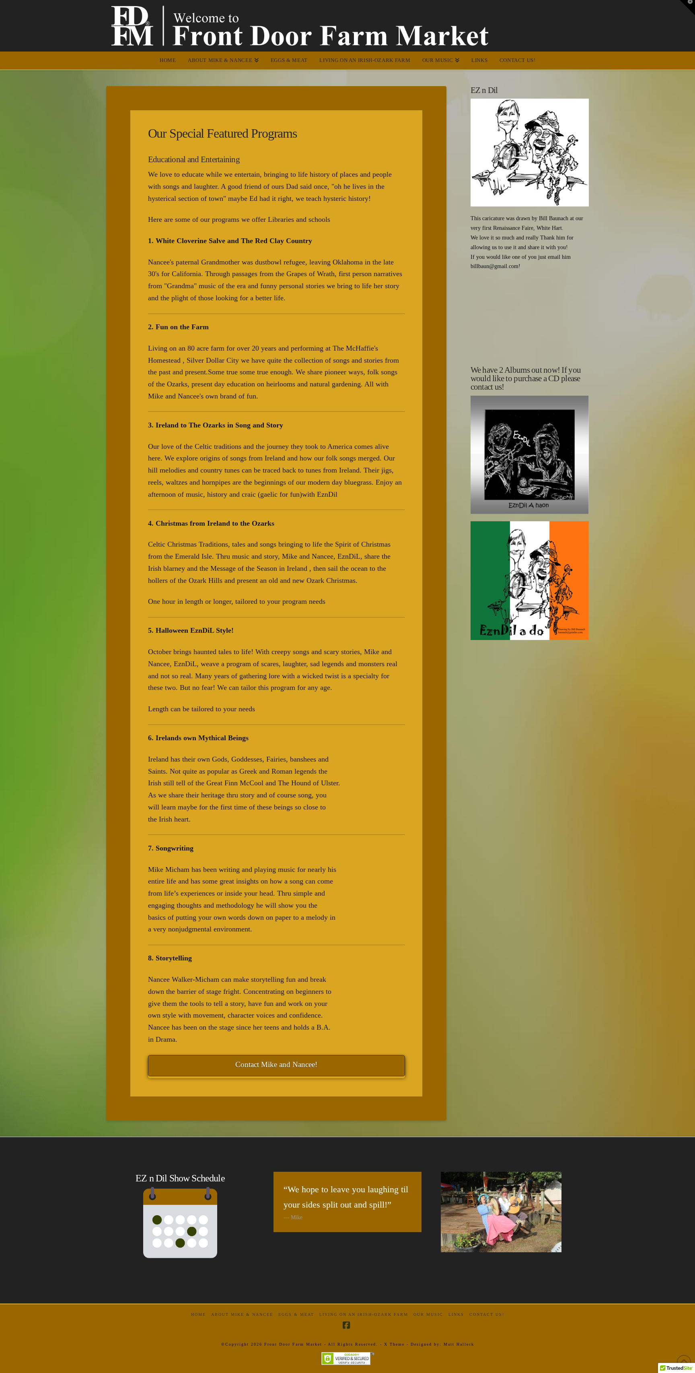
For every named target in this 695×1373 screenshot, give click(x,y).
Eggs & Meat (296, 1314)
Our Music (428, 1314)
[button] (687, 7)
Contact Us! (486, 1314)
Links (456, 1314)
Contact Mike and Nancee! (276, 1064)
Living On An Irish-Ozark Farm (363, 1314)
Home (198, 1314)
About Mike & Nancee (242, 1314)
